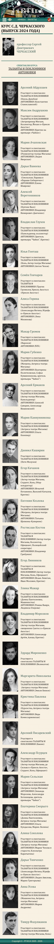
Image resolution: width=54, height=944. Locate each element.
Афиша (21, 19)
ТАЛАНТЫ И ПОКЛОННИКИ (27, 68)
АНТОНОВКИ (27, 72)
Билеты (32, 19)
